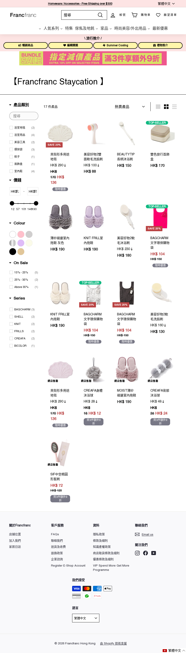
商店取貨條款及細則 (106, 553)
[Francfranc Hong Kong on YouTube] (153, 553)
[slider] (12, 203)
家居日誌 (15, 546)
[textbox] (23, 116)
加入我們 (15, 540)
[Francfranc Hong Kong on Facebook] (145, 553)
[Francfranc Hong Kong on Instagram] (137, 553)
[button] (174, 650)
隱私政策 (99, 534)
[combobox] (84, 15)
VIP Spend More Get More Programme (111, 568)
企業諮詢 (57, 559)
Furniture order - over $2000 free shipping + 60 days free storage (80, 3)
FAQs (55, 534)
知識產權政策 (102, 546)
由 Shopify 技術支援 (113, 643)
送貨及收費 (58, 546)
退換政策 (57, 553)
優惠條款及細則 (103, 559)
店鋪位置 (15, 534)
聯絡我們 (57, 540)
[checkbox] (24, 128)
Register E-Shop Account (68, 565)
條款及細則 (100, 540)
